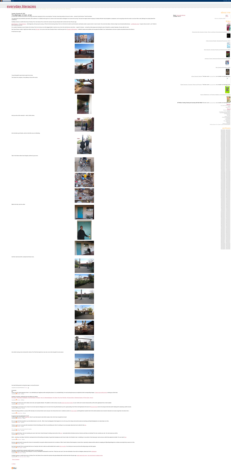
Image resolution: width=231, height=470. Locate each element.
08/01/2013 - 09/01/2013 (225, 225)
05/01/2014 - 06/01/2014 (225, 230)
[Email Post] (28, 387)
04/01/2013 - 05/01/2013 (225, 221)
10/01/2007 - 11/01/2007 (225, 169)
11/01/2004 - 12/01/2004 (225, 140)
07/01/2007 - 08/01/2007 (225, 166)
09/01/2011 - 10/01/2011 (225, 208)
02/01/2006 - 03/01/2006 (225, 151)
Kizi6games (24, 397)
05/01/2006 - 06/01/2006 (225, 154)
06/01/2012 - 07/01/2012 (225, 215)
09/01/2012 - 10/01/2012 (225, 217)
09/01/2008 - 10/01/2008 (225, 178)
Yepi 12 (42, 397)
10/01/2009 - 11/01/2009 (225, 189)
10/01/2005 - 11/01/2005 (225, 147)
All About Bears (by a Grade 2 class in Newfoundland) (220, 124)
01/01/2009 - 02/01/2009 (225, 182)
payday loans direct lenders (67, 402)
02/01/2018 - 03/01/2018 (225, 244)
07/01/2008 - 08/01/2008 (225, 176)
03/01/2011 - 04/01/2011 (225, 202)
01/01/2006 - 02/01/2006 (225, 150)
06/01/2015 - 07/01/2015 (225, 235)
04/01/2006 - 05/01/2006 (225, 153)
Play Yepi (60, 397)
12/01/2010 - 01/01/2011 (225, 200)
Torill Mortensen (227, 113)
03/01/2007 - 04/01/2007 (225, 163)
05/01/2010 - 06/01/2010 (225, 194)
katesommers (19, 418)
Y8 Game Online (70, 397)
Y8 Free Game (86, 397)
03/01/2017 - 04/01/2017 (225, 239)
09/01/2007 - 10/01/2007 (225, 168)
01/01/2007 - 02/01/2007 (225, 161)
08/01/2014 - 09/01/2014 (225, 232)
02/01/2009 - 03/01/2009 (225, 183)
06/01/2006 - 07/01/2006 (225, 155)
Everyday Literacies (21, 6)
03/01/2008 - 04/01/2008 (225, 173)
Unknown (18, 393)
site (85, 425)
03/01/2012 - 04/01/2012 (225, 213)
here (125, 437)
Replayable (228, 118)
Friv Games (14, 397)
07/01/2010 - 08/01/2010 (225, 196)
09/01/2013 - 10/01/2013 (225, 226)
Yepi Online (19, 397)
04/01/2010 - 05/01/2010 (225, 193)
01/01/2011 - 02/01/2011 (225, 201)
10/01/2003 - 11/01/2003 (225, 133)
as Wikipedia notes (135, 23)
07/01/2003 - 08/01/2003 (225, 132)
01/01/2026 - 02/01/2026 (225, 248)
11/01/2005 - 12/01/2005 (225, 148)
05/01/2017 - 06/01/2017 (225, 241)
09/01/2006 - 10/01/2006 (225, 157)
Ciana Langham (19, 447)
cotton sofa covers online (21, 456)
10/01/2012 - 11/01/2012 (225, 218)
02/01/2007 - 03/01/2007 (225, 162)
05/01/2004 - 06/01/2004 (225, 136)
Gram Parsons (15, 23)
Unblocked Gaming (78, 397)
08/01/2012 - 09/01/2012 (225, 216)
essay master (74, 410)
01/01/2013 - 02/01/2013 (225, 220)
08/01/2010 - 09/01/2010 (225, 197)
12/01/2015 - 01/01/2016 (225, 238)
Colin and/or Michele (180, 15)
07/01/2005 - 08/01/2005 (225, 146)
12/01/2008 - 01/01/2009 (225, 181)
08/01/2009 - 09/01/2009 (225, 187)
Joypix (229, 106)
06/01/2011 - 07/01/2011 (225, 205)
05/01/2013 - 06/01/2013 (225, 222)
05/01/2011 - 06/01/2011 (225, 204)
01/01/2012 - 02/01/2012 (225, 211)
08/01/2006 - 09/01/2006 (225, 156)
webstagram (93, 451)
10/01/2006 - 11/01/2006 (225, 158)
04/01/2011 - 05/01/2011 (225, 203)
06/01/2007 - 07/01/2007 (225, 165)
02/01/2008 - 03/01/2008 (225, 172)
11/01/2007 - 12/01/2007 (225, 170)
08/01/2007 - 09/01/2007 (225, 167)
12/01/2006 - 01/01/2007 (225, 160)
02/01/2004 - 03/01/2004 (225, 135)
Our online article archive (225, 105)
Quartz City (228, 121)
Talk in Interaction (227, 120)
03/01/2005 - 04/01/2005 (225, 143)
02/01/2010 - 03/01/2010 (225, 192)
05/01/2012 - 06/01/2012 (225, 214)
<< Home (13, 463)
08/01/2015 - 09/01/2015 (225, 236)
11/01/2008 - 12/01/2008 (225, 180)
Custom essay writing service (101, 392)
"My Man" (38, 29)
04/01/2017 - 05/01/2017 (225, 240)
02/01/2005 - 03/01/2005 (225, 142)
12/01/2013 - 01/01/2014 (225, 228)
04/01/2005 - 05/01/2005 (225, 144)
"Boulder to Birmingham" (72, 29)
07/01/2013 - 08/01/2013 (225, 224)
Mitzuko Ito (228, 119)
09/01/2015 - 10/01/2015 (225, 237)
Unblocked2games (48, 397)
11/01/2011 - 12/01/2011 (225, 210)
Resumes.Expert (93, 406)
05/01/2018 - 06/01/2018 (225, 245)
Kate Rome (19, 439)
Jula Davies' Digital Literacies (224, 111)
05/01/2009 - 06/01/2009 (225, 184)
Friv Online (55, 397)
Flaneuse (228, 114)
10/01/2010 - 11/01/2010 (225, 198)
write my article (62, 446)
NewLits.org (228, 107)
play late (228, 115)
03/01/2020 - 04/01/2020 (225, 247)
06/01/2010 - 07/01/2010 (225, 195)
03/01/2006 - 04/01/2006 (225, 152)
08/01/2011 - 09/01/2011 (225, 207)
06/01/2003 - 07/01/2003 (225, 131)
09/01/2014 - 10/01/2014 (225, 233)
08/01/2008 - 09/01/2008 (225, 177)
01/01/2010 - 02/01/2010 (225, 191)
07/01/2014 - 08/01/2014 (225, 231)
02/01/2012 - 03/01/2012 (225, 212)
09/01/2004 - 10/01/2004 (225, 138)
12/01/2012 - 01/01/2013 (225, 219)
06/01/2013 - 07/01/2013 (225, 223)
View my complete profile (220, 18)
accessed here (212, 76)
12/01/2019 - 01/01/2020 (225, 246)
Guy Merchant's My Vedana (225, 112)
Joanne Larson (227, 116)
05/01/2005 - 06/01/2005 (225, 145)
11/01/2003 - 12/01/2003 (225, 134)
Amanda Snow (19, 413)
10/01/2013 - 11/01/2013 (225, 227)
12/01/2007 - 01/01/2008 (225, 171)
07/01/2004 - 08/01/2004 (225, 137)
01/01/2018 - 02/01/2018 (225, 243)
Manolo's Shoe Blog (226, 123)
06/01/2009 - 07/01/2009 (225, 185)
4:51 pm (25, 387)
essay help (27, 417)
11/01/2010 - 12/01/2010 (225, 199)
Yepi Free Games (31, 397)
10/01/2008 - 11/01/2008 (225, 179)
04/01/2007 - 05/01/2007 (225, 164)
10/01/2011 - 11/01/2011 (225, 209)
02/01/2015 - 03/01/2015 (225, 234)
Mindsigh (228, 122)
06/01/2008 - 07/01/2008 (225, 175)
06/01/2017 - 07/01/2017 (225, 242)
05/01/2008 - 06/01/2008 (225, 174)
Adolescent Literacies (226, 117)
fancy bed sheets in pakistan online (95, 455)
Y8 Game (38, 397)
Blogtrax (228, 110)
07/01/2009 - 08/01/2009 (225, 186)
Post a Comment (15, 459)
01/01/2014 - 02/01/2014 (225, 229)
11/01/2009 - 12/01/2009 (225, 190)
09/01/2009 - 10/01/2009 (225, 188)
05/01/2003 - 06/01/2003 (225, 130)
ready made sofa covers (82, 455)
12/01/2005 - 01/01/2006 (225, 149)
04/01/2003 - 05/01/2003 (225, 129)
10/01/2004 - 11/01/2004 (225, 139)
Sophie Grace (19, 452)
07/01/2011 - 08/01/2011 (225, 206)
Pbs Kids (64, 397)
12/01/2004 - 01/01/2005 (225, 141)
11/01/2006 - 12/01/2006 (225, 159)
